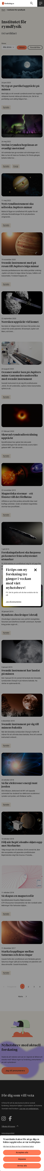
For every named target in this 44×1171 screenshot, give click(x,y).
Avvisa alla (22, 1166)
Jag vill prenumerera (13, 602)
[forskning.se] (7, 3)
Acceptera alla (22, 1152)
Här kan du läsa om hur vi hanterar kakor (18, 1146)
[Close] (35, 570)
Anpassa (22, 1159)
